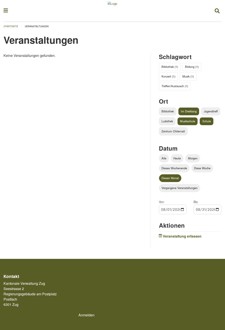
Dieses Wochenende (174, 168)
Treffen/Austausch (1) (174, 86)
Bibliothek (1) (169, 67)
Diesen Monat (170, 178)
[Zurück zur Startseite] (112, 10)
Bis (196, 202)
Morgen (193, 158)
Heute (177, 158)
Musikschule (187, 121)
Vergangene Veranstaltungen (179, 188)
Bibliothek (167, 111)
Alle (163, 158)
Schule (206, 121)
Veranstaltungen (37, 26)
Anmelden (86, 314)
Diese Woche (202, 168)
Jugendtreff (211, 111)
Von (161, 202)
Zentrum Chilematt (173, 131)
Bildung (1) (192, 67)
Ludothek (167, 121)
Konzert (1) (168, 76)
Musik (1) (188, 76)
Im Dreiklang (189, 111)
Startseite (11, 26)
